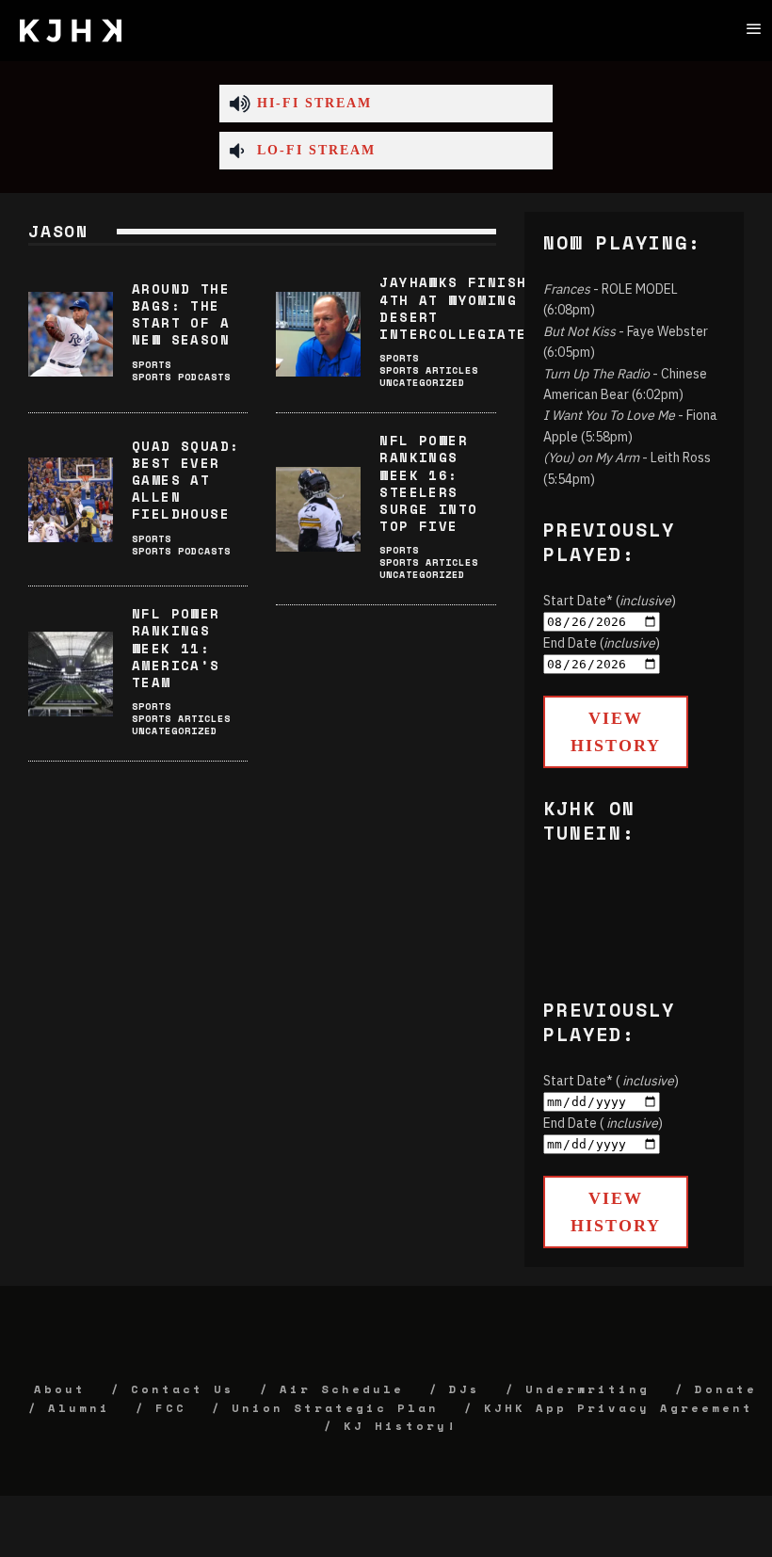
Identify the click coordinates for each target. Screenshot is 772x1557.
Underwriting (587, 1389)
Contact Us (182, 1389)
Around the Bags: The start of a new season (181, 314)
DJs (464, 1389)
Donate (726, 1389)
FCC (170, 1408)
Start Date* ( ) (611, 1080)
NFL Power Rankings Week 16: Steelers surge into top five (428, 483)
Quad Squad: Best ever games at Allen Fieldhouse (185, 480)
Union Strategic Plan (335, 1408)
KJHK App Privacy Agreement (618, 1408)
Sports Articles (428, 370)
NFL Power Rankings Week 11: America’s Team (176, 647)
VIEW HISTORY (616, 732)
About (60, 1389)
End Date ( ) (603, 1123)
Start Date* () (609, 600)
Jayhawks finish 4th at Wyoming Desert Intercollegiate (452, 308)
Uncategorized (422, 383)
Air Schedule (342, 1389)
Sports (151, 365)
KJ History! (401, 1426)
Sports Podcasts (181, 377)
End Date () (601, 642)
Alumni (79, 1408)
